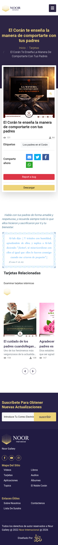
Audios (35, 475)
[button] (52, 8)
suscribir (45, 417)
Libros (34, 469)
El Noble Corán (39, 485)
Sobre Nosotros (12, 503)
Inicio (22, 47)
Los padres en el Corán (35, 144)
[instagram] (18, 458)
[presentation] (25, 371)
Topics (7, 485)
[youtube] (11, 458)
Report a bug (29, 176)
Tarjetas (34, 47)
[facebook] (4, 458)
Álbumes (36, 480)
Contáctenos (38, 503)
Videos (7, 469)
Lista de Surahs (12, 508)
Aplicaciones (11, 480)
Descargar (29, 187)
